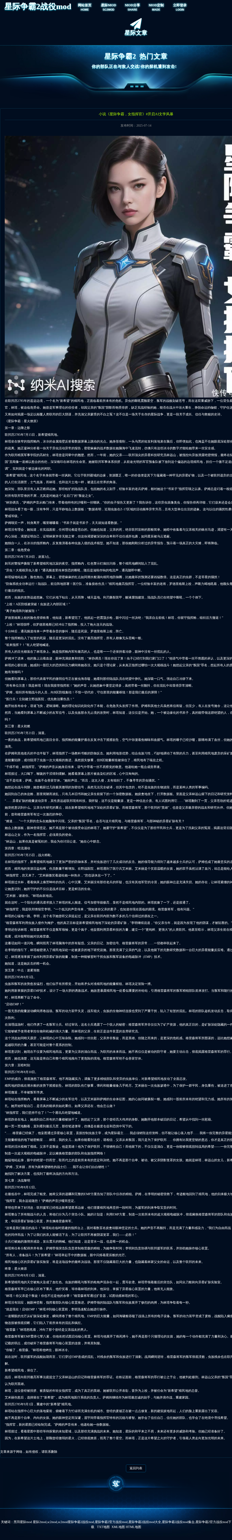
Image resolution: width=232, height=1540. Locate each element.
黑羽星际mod (23, 1522)
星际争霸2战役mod (38, 6)
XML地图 (118, 1527)
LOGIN (180, 9)
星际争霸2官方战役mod (111, 1522)
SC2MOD (108, 9)
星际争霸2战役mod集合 (178, 1522)
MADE (156, 9)
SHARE (132, 9)
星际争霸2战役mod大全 (144, 1522)
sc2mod (52, 1522)
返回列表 (136, 1468)
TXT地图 (103, 1527)
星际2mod (39, 1522)
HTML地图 (133, 1527)
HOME (85, 9)
